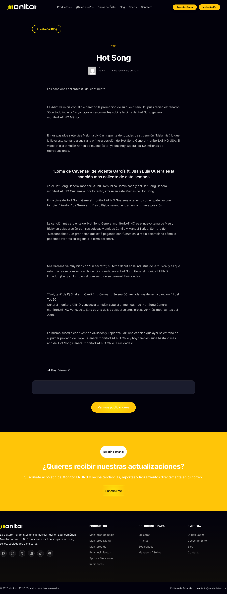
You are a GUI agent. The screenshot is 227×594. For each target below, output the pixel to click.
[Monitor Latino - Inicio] (22, 7)
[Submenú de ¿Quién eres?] (93, 7)
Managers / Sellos (150, 552)
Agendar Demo (185, 7)
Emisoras (144, 534)
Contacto (194, 552)
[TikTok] (40, 553)
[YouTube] (50, 553)
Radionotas (96, 564)
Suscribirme (113, 491)
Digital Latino (196, 534)
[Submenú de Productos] (71, 7)
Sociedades (146, 546)
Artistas (143, 540)
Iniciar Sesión (209, 7)
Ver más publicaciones (113, 407)
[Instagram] (12, 553)
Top (113, 46)
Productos (63, 7)
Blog (190, 546)
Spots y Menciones (101, 558)
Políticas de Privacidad (181, 588)
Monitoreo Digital (100, 540)
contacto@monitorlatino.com (212, 588)
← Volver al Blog (46, 29)
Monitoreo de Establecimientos (100, 549)
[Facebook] (3, 553)
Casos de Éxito (197, 540)
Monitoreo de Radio (101, 534)
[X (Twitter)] (22, 553)
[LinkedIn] (31, 553)
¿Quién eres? (84, 7)
